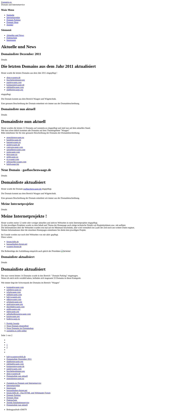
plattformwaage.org (14, 90)
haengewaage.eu (13, 142)
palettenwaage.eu (13, 290)
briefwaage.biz (12, 164)
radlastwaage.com (14, 294)
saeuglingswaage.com (15, 149)
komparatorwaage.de (15, 85)
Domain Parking (13, 20)
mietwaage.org (12, 311)
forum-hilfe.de (12, 242)
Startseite (10, 15)
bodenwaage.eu (13, 319)
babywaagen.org (13, 297)
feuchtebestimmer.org (15, 80)
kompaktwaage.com (15, 287)
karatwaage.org (13, 316)
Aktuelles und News (15, 35)
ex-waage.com (12, 159)
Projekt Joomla (12, 323)
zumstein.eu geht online (16, 331)
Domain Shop (12, 22)
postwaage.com (13, 152)
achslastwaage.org (14, 302)
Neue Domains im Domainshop (20, 328)
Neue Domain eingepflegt (17, 326)
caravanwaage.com (14, 147)
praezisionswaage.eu (15, 137)
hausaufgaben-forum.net (16, 244)
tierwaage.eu (11, 154)
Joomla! (9, 25)
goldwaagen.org (13, 309)
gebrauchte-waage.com (16, 162)
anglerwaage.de (13, 145)
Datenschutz (11, 38)
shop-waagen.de (13, 77)
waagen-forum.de (13, 246)
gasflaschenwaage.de (32, 189)
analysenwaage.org (14, 304)
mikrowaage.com (13, 299)
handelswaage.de (13, 140)
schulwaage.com (13, 292)
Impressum (11, 40)
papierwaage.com (13, 82)
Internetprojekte (13, 17)
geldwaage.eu (12, 157)
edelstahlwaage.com (15, 87)
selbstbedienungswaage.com (18, 314)
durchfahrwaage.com (15, 307)
